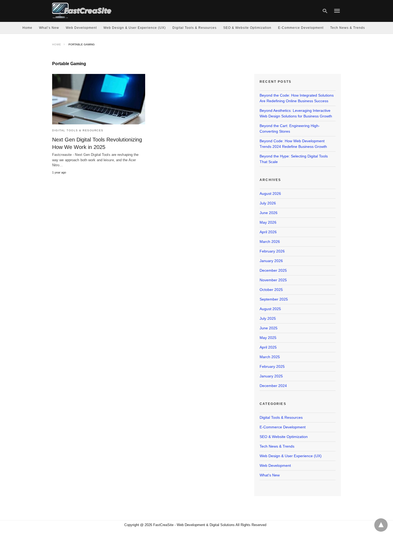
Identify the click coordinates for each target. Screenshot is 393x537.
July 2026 (268, 203)
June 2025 (269, 328)
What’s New (49, 28)
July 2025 (268, 318)
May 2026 (268, 222)
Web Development (81, 28)
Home (27, 28)
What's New (270, 475)
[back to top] (381, 525)
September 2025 (274, 299)
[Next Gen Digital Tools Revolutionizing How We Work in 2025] (98, 99)
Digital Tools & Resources (194, 28)
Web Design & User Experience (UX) (134, 28)
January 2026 (271, 261)
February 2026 (272, 251)
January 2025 (271, 376)
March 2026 (270, 241)
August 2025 (270, 309)
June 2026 (269, 213)
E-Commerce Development (300, 28)
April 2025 (268, 347)
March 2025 (270, 357)
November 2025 (273, 280)
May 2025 (268, 337)
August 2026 (270, 193)
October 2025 (271, 289)
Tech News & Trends (347, 28)
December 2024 (273, 386)
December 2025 (273, 270)
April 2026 (268, 232)
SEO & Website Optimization (247, 28)
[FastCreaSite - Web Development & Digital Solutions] (82, 10)
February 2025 (272, 366)
